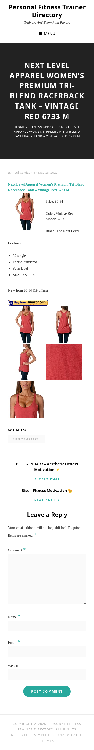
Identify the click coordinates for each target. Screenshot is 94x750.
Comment (17, 550)
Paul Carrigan (22, 173)
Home (20, 127)
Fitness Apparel (43, 127)
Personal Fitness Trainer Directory (47, 11)
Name (14, 617)
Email (14, 642)
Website (13, 666)
